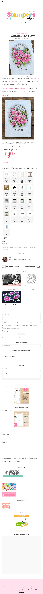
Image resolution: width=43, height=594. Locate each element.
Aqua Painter (11, 83)
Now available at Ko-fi (7, 410)
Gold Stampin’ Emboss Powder (23, 88)
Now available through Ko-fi (8, 386)
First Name (4, 368)
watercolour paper (25, 83)
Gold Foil (23, 91)
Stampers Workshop (20, 161)
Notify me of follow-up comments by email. (11, 328)
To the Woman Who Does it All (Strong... (12, 287)
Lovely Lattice (5, 247)
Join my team (5, 162)
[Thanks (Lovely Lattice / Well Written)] (11, 297)
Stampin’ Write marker (11, 81)
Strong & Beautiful (6, 249)
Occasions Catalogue (18, 247)
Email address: (5, 373)
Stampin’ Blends (33, 76)
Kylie (19, 38)
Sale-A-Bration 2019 (33, 247)
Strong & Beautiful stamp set (8, 88)
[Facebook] (35, 1)
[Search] (40, 1)
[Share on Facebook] (24, 253)
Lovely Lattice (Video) (31, 287)
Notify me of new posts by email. (9, 331)
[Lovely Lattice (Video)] (31, 280)
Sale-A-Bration (25, 247)
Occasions (11, 247)
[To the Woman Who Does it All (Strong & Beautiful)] (11, 280)
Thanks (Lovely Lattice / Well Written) (11, 304)
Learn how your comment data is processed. (28, 337)
